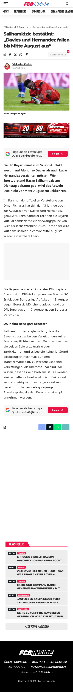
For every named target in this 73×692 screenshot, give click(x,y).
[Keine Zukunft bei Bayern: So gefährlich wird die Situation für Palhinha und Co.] (36, 612)
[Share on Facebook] (9, 54)
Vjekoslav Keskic (22, 64)
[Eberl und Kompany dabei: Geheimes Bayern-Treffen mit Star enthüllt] (36, 584)
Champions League (23, 595)
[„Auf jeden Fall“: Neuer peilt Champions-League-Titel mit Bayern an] (36, 598)
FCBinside (8, 27)
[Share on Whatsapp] (20, 54)
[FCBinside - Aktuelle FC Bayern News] (36, 3)
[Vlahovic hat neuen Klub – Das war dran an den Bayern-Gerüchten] (36, 571)
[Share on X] (15, 54)
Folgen (56, 153)
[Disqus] (36, 482)
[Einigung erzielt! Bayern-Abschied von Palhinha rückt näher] (36, 556)
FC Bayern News (23, 27)
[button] (7, 3)
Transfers (21, 553)
